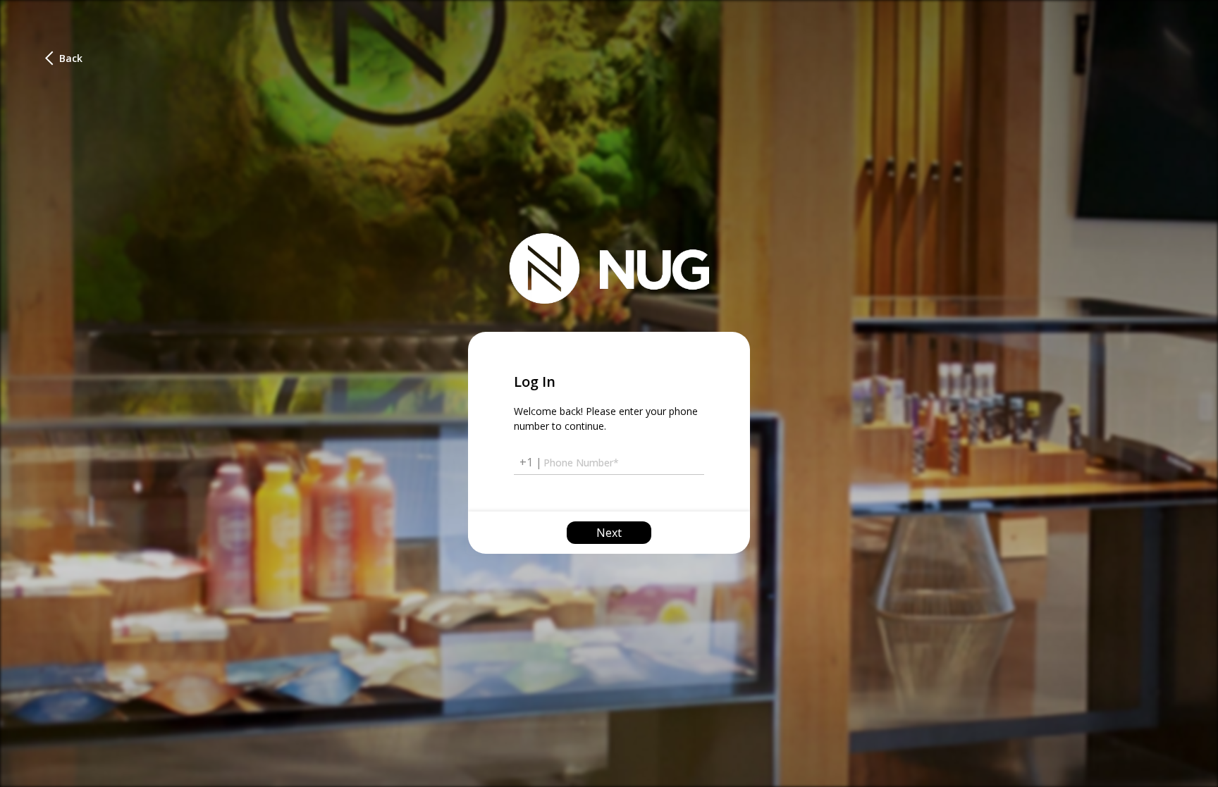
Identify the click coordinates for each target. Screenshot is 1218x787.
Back (66, 58)
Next (609, 532)
